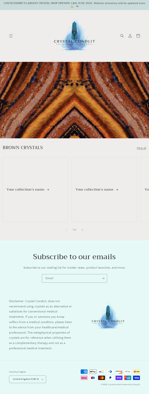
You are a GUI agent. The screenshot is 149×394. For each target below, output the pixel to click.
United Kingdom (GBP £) (26, 379)
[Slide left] (67, 230)
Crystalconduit (114, 385)
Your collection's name (26, 189)
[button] (11, 36)
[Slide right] (82, 230)
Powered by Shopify (131, 385)
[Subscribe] (103, 278)
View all (141, 148)
